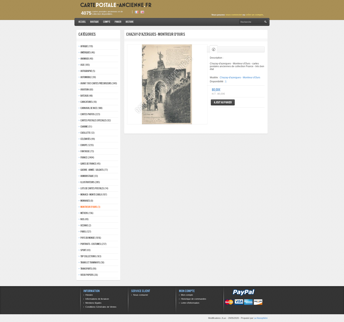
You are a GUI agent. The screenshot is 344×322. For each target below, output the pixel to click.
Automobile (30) (88, 77)
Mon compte (187, 295)
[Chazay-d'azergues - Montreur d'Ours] (167, 84)
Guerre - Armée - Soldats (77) (94, 169)
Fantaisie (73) (87, 151)
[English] (142, 12)
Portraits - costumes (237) (93, 243)
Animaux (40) (86, 58)
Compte (106, 21)
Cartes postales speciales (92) (95, 120)
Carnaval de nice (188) (91, 108)
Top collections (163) (90, 256)
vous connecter (234, 15)
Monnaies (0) (86, 200)
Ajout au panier (223, 102)
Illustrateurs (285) (90, 182)
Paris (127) (85, 231)
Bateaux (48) (86, 95)
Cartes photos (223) (90, 114)
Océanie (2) (85, 225)
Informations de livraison (97, 299)
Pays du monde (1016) (90, 237)
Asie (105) (85, 64)
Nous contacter (140, 295)
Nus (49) (84, 219)
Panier (118, 21)
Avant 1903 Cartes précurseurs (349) (98, 83)
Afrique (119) (86, 46)
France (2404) (87, 157)
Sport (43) (85, 250)
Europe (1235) (87, 145)
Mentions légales (93, 303)
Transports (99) (88, 268)
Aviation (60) (86, 89)
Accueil (82, 21)
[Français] (137, 12)
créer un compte (254, 15)
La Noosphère (261, 318)
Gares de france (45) (90, 163)
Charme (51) (86, 126)
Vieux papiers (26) (89, 274)
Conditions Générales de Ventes (100, 307)
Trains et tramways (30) (92, 262)
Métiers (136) (86, 213)
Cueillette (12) (87, 132)
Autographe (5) (87, 71)
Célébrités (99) (87, 138)
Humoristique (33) (89, 176)
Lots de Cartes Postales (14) (94, 188)
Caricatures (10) (88, 101)
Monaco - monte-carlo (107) (93, 194)
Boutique (94, 21)
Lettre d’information (190, 303)
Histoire (130, 21)
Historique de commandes (193, 299)
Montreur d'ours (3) (90, 206)
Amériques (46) (87, 52)
